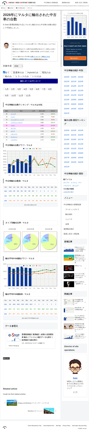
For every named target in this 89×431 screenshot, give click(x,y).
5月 (31, 89)
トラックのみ (22, 76)
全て (7, 72)
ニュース (68, 219)
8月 (50, 89)
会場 (67, 224)
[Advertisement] (30, 36)
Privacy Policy (66, 425)
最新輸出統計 (69, 229)
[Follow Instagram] (76, 392)
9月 (7, 95)
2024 (5, 200)
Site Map (58, 425)
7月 (44, 89)
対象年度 (7, 66)
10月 (13, 95)
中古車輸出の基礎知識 (72, 204)
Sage (75, 378)
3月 (19, 89)
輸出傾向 (68, 214)
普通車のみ (18, 72)
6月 (37, 89)
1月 (7, 89)
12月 (28, 95)
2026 (5, 191)
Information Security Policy (79, 425)
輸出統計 (7, 358)
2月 (13, 89)
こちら (48, 56)
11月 (21, 95)
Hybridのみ (33, 72)
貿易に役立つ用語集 (71, 234)
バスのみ (36, 76)
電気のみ (46, 72)
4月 (25, 89)
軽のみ (8, 76)
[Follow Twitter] (74, 392)
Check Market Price (48, 425)
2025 (5, 195)
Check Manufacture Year (35, 425)
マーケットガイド (72, 209)
